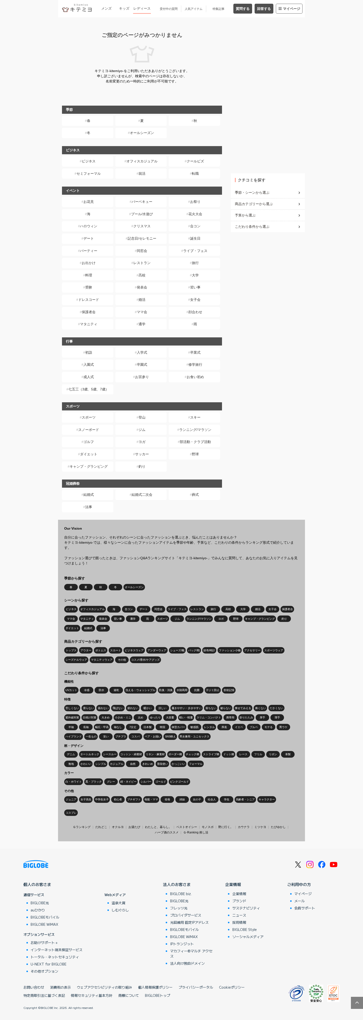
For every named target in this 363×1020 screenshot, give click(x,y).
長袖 (86, 727)
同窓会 (142, 251)
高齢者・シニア (245, 799)
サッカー (142, 454)
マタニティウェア (102, 659)
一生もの (91, 736)
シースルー (110, 754)
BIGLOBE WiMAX (44, 924)
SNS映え (170, 736)
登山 (142, 417)
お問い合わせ (33, 987)
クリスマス (142, 226)
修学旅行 (195, 364)
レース (243, 754)
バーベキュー (142, 202)
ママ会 (142, 312)
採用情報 (239, 922)
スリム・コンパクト (209, 717)
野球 (195, 454)
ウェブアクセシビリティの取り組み (104, 987)
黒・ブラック (93, 781)
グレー (111, 781)
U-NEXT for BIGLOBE (48, 964)
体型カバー (178, 727)
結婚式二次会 (142, 495)
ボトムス (100, 650)
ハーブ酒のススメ (167, 832)
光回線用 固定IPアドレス (189, 922)
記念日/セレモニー (142, 238)
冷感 (86, 690)
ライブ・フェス (195, 251)
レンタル (209, 727)
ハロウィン (88, 226)
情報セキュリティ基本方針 (91, 995)
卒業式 (195, 352)
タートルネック (89, 754)
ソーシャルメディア (247, 936)
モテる (268, 727)
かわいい (86, 763)
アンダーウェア (156, 650)
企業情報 (233, 884)
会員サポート (304, 907)
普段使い (162, 763)
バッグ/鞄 (194, 650)
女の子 (197, 799)
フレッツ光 (178, 907)
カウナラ (244, 827)
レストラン (142, 263)
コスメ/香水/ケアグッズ (145, 659)
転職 (195, 173)
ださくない (276, 708)
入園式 (88, 364)
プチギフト (134, 799)
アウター (86, 650)
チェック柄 (192, 754)
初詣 (88, 352)
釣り (142, 466)
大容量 (170, 717)
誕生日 (195, 238)
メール (299, 900)
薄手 (277, 717)
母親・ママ (151, 799)
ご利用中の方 (299, 884)
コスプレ (71, 812)
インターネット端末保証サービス (56, 949)
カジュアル (116, 763)
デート (88, 238)
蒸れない (103, 708)
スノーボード (88, 430)
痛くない (260, 708)
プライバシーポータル (196, 987)
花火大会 (195, 214)
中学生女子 (102, 799)
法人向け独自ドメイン (187, 963)
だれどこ (101, 827)
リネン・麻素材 (155, 754)
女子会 (195, 300)
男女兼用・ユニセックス (194, 736)
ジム (142, 430)
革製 (288, 754)
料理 (88, 275)
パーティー (88, 251)
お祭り (195, 202)
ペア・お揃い (153, 736)
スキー (195, 417)
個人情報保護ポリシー (155, 987)
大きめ (105, 717)
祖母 (167, 799)
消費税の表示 (60, 987)
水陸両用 (182, 690)
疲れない (132, 708)
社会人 (212, 799)
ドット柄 (228, 754)
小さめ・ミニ (123, 717)
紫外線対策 (72, 717)
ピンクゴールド (179, 781)
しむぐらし (120, 909)
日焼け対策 (89, 717)
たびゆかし (278, 827)
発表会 (142, 287)
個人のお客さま (37, 884)
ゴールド (160, 781)
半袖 (71, 727)
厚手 (262, 717)
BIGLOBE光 (40, 902)
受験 (88, 287)
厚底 (224, 727)
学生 (226, 799)
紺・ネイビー (128, 781)
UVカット (71, 690)
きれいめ (147, 763)
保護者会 (89, 312)
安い (106, 736)
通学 (142, 324)
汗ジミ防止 (213, 690)
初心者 (118, 799)
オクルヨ (118, 827)
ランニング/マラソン (195, 430)
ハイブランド (73, 736)
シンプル (100, 763)
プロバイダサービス (185, 915)
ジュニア (71, 799)
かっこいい (178, 763)
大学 (195, 275)
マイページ (291, 9)
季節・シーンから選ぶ (252, 192)
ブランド (239, 900)
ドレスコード (88, 300)
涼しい (162, 708)
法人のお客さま (177, 884)
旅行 (195, 263)
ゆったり (155, 717)
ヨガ (142, 442)
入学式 (142, 352)
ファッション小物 (230, 650)
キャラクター (267, 799)
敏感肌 (194, 727)
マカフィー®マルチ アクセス (191, 953)
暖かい (147, 708)
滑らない (88, 708)
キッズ (124, 8)
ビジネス (89, 161)
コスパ (135, 736)
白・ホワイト (73, 781)
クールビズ (195, 161)
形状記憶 (228, 690)
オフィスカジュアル (142, 161)
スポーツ (89, 417)
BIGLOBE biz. (181, 893)
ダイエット (88, 454)
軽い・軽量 (186, 717)
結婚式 (88, 495)
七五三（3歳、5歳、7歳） (88, 389)
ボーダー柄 (175, 754)
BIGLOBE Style (244, 929)
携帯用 (230, 717)
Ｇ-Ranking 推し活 (195, 832)
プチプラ (120, 736)
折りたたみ (246, 717)
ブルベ (254, 727)
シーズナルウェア (76, 659)
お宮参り (142, 377)
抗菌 (197, 690)
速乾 (116, 690)
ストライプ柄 (211, 754)
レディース (142, 8)
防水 (101, 690)
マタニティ (88, 324)
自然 (133, 763)
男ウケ (283, 727)
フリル (258, 754)
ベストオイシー (186, 827)
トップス (71, 650)
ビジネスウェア (134, 650)
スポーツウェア (273, 650)
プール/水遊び (142, 214)
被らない (225, 708)
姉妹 (182, 799)
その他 (122, 659)
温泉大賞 (118, 902)
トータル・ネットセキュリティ (55, 956)
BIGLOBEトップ (157, 995)
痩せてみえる (243, 708)
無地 (71, 763)
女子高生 (86, 799)
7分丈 (132, 727)
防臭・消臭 (166, 690)
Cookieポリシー (232, 987)
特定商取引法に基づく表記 (44, 995)
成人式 (88, 377)
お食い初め (195, 377)
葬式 (195, 495)
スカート (115, 650)
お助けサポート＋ (44, 942)
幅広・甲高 (102, 727)
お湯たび (134, 827)
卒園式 (142, 364)
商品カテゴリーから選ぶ (254, 204)
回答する (264, 9)
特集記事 (218, 9)
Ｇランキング (82, 827)
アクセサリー (252, 650)
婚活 (142, 300)
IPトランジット (182, 943)
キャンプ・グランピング (89, 466)
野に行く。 (225, 827)
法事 (88, 507)
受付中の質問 (169, 9)
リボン (273, 754)
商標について (128, 995)
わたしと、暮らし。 (158, 827)
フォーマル (195, 763)
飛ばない (118, 708)
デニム (71, 754)
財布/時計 (209, 650)
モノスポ (208, 827)
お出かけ (89, 263)
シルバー (146, 781)
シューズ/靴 (177, 650)
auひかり (38, 909)
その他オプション (44, 971)
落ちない (210, 708)
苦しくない (72, 708)
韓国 (162, 727)
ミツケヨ (260, 827)
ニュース (239, 915)
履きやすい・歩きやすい (187, 708)
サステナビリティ (246, 907)
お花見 (88, 202)
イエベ (239, 727)
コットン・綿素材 (131, 754)
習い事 (195, 287)
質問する (243, 9)
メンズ (106, 8)
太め (140, 717)
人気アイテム (193, 9)
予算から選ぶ (245, 215)
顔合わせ (195, 312)
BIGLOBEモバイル (45, 917)
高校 (142, 275)
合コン (195, 226)
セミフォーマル (89, 173)
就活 (142, 173)
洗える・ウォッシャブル (140, 690)
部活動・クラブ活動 (195, 442)
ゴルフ (88, 442)
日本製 (147, 727)
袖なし (118, 727)
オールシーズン (142, 133)
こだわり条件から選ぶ (252, 227)
